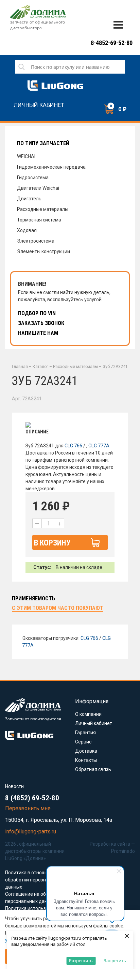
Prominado (123, 851)
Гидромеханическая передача (51, 167)
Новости (14, 786)
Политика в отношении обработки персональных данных (34, 880)
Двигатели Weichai (38, 188)
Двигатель (29, 198)
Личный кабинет (39, 105)
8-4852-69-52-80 (112, 42)
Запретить (115, 960)
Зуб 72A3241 (115, 366)
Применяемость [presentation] (33, 598)
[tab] (33, 598)
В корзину (52, 543)
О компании (88, 714)
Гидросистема (33, 177)
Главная (20, 366)
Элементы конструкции (43, 251)
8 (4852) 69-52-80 (32, 798)
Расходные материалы (42, 209)
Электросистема (35, 241)
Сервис (83, 741)
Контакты (86, 760)
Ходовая (27, 230)
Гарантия (85, 732)
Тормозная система (39, 219)
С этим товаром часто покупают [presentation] (57, 608)
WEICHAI (26, 156)
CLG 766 (73, 445)
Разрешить (81, 960)
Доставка (86, 751)
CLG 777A (98, 445)
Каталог (40, 366)
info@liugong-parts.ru (30, 831)
